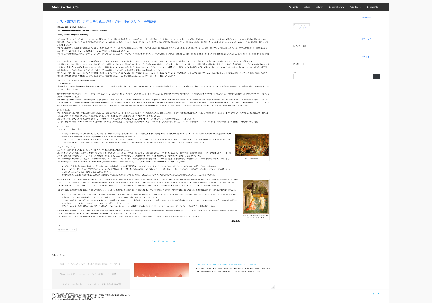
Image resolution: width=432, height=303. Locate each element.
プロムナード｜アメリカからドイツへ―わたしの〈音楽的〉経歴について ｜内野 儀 (90, 264)
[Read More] (273, 287)
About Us (293, 7)
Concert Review (336, 7)
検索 (295, 72)
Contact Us (372, 7)
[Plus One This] (170, 241)
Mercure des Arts (65, 7)
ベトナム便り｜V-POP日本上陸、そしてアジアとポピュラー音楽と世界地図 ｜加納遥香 (91, 284)
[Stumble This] (167, 241)
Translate (307, 28)
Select (307, 7)
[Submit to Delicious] (158, 241)
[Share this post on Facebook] (152, 241)
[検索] (376, 76)
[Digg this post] (162, 241)
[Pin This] (174, 241)
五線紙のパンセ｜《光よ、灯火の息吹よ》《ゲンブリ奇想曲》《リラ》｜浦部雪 (88, 274)
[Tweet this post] (154, 241)
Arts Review (355, 7)
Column (319, 7)
